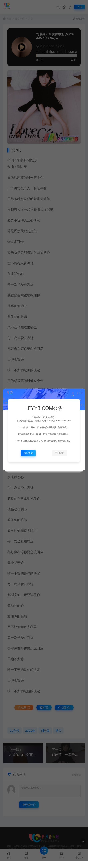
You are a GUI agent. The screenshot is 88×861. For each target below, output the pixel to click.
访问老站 (28, 453)
